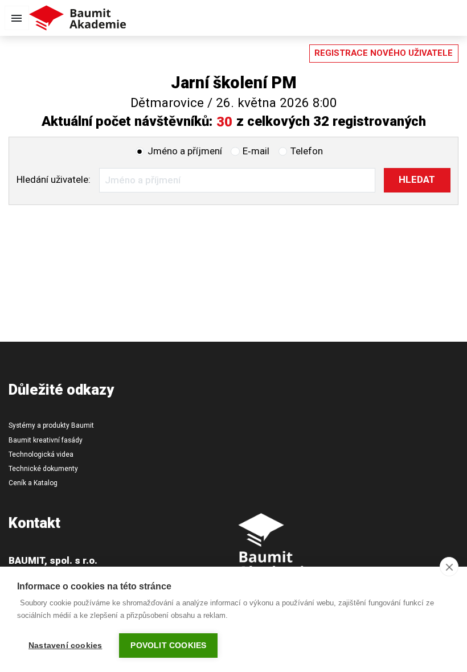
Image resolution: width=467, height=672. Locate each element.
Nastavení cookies (65, 645)
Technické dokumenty (43, 469)
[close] (449, 566)
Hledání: (54, 179)
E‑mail (256, 151)
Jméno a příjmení (185, 151)
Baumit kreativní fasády (46, 440)
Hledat (417, 179)
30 (224, 122)
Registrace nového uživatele (383, 53)
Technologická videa (41, 454)
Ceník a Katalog (33, 483)
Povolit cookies (168, 645)
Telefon (306, 151)
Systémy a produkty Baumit (51, 425)
